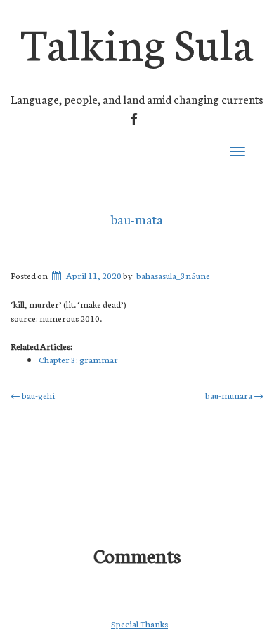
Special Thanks (139, 624)
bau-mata (137, 219)
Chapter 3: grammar (78, 359)
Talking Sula (137, 41)
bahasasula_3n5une (173, 275)
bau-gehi (33, 395)
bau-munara (234, 395)
